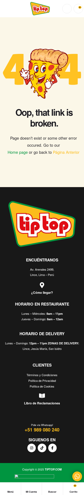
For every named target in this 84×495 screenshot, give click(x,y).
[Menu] (5, 9)
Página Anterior (66, 152)
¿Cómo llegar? (42, 292)
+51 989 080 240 (42, 429)
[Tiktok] (42, 448)
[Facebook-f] (52, 448)
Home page (18, 152)
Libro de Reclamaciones (42, 403)
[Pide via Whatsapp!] (42, 416)
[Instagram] (31, 448)
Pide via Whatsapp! (42, 425)
